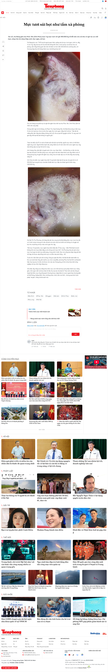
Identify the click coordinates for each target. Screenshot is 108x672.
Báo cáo (52, 346)
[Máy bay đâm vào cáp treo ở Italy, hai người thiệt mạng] (67, 577)
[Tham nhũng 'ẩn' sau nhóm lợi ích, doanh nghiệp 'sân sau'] (41, 369)
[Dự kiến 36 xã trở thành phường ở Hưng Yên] (14, 412)
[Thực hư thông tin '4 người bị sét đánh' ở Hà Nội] (18, 483)
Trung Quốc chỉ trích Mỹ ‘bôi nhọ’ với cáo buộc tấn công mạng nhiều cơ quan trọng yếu (17, 564)
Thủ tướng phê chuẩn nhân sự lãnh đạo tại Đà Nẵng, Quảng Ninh (68, 379)
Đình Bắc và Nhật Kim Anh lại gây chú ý (89, 531)
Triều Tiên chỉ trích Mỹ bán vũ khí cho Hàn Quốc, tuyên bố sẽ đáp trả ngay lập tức (93, 588)
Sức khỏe (30, 12)
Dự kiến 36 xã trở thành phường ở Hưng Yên (12, 422)
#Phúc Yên (39, 296)
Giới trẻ (43, 12)
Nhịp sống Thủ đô (29, 646)
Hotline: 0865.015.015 (31, 1)
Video (100, 12)
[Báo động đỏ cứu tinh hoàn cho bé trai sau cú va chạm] (54, 607)
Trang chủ (2, 12)
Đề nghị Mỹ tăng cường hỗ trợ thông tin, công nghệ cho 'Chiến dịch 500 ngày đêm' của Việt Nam (69, 400)
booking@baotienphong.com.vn (32, 654)
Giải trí (76, 12)
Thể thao (55, 12)
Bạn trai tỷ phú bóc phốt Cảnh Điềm (17, 530)
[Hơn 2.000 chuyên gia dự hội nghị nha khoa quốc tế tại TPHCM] (18, 607)
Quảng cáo (86, 1)
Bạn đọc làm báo (11, 668)
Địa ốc (25, 12)
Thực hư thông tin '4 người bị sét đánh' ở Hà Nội (18, 496)
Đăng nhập (30, 325)
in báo (98, 17)
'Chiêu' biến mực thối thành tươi (39, 312)
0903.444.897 (49, 652)
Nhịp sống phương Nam (43, 646)
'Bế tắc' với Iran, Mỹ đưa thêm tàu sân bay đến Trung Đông (12, 587)
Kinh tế (12, 12)
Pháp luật (48, 12)
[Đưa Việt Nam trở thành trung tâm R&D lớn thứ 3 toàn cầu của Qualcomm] (40, 577)
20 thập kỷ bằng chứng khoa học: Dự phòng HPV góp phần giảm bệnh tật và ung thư (89, 621)
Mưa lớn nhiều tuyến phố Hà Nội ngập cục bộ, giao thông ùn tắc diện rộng (69, 423)
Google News (105, 17)
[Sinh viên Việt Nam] (95, 633)
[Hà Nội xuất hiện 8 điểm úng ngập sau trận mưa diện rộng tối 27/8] (41, 389)
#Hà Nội (38, 299)
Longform (52, 638)
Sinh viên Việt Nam (59, 1)
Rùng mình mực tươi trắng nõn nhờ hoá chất (45, 318)
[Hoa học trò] (105, 633)
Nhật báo (16, 638)
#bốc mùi (74, 296)
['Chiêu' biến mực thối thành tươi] (74, 312)
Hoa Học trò (69, 1)
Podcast (40, 638)
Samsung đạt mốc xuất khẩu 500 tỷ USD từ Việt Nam (41, 422)
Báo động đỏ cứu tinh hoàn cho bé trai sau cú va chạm (53, 620)
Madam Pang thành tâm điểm (50, 530)
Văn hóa (71, 12)
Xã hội (7, 12)
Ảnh (26, 638)
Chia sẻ (3, 46)
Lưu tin (3, 50)
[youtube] (106, 1)
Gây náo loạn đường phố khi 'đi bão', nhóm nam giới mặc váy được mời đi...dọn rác (52, 498)
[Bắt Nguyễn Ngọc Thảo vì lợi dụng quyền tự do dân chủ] (90, 483)
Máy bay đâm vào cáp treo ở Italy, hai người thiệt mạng (66, 587)
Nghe (3, 42)
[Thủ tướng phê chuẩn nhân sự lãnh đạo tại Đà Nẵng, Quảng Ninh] (69, 369)
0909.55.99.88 (28, 652)
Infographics (65, 638)
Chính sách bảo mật (95, 650)
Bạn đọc (86, 644)
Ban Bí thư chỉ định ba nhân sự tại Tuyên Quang (12, 400)
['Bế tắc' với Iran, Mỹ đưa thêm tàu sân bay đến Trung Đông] (13, 577)
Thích (35, 346)
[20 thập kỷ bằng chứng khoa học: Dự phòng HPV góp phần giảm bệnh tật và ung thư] (90, 607)
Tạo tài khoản (41, 325)
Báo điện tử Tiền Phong (54, 6)
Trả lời (44, 346)
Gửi (76, 334)
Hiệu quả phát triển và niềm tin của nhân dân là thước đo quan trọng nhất (13, 379)
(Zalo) (33, 652)
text (94, 17)
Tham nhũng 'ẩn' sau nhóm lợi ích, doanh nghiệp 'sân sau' (40, 379)
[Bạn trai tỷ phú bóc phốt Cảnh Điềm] (18, 518)
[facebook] (103, 1)
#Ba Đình (31, 296)
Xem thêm (105, 12)
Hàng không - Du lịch (6, 646)
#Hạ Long (31, 299)
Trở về (3, 59)
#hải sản (56, 296)
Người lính (61, 12)
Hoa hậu (95, 12)
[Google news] (83, 654)
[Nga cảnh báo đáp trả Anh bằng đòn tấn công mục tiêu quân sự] (54, 550)
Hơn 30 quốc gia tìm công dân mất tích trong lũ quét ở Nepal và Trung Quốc (88, 564)
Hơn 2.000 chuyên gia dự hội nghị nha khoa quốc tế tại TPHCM (16, 620)
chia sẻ (91, 17)
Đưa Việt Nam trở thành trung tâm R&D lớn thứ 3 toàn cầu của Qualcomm (39, 588)
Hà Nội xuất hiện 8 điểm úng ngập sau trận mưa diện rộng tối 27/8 (40, 400)
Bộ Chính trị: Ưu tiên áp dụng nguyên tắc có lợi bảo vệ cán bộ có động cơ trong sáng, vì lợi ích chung (53, 463)
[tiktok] (74, 655)
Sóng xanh (19, 12)
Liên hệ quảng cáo (28, 650)
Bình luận (3, 55)
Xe (66, 12)
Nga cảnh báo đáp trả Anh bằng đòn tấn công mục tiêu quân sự (52, 563)
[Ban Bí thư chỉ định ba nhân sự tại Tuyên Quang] (14, 389)
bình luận (102, 17)
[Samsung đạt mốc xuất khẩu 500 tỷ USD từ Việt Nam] (41, 412)
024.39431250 (7, 656)
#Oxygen (48, 296)
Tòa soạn (78, 1)
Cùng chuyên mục (10, 359)
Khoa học (88, 12)
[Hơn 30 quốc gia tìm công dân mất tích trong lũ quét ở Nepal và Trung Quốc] (90, 550)
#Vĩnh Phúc (65, 296)
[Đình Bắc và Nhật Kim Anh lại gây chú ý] (90, 518)
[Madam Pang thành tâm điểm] (54, 518)
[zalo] (78, 654)
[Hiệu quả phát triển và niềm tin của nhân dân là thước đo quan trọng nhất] (14, 369)
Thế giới (37, 12)
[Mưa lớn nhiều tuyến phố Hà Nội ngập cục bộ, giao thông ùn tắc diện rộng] (69, 412)
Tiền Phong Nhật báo (45, 1)
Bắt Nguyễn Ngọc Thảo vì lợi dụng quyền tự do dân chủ (88, 496)
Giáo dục (82, 12)
